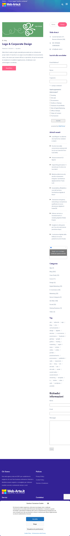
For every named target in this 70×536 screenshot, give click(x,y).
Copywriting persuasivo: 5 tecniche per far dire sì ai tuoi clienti (59, 167)
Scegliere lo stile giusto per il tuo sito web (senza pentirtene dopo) (59, 227)
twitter (55, 380)
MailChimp (62, 126)
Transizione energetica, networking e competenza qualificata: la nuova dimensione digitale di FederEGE (59, 204)
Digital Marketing (54, 286)
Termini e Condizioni (42, 483)
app (62, 322)
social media (53, 372)
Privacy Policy (40, 476)
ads (51, 322)
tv (50, 380)
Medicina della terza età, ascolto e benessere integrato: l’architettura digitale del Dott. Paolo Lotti (59, 179)
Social (51, 304)
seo (51, 364)
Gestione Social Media (57, 105)
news (51, 347)
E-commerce (54, 290)
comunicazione (54, 328)
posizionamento (54, 355)
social (58, 369)
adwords (56, 322)
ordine (57, 350)
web (51, 383)
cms (55, 325)
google (58, 339)
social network (54, 375)
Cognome (53, 78)
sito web (52, 369)
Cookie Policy (27, 533)
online (51, 350)
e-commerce (60, 333)
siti (60, 364)
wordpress (57, 383)
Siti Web (52, 301)
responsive (58, 361)
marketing (53, 344)
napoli (59, 344)
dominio (52, 333)
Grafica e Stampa (56, 103)
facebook (61, 336)
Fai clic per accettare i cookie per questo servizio (58, 252)
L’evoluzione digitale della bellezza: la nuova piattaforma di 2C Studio (59, 237)
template (60, 377)
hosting (58, 341)
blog (51, 325)
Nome (51, 70)
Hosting (53, 95)
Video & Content (56, 113)
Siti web (53, 98)
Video (51, 312)
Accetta (35, 519)
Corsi (51, 279)
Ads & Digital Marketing (58, 108)
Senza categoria (55, 297)
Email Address (54, 62)
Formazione (54, 116)
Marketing (52, 293)
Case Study (53, 275)
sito (57, 366)
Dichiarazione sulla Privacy (39, 533)
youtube (52, 386)
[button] (48, 503)
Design (52, 282)
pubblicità (62, 358)
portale (52, 352)
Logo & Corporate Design (17, 44)
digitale (58, 330)
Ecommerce (54, 100)
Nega (35, 524)
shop (55, 364)
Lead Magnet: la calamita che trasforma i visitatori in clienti (59, 139)
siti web (52, 366)
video (60, 380)
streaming (53, 377)
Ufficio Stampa (55, 111)
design (51, 330)
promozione (53, 358)
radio (51, 361)
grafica (52, 341)
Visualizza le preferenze (35, 529)
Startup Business (55, 308)
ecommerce (53, 336)
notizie (57, 347)
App (51, 268)
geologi (52, 339)
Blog (5, 40)
